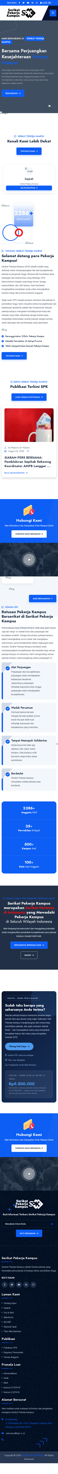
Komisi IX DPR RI (12, 1387)
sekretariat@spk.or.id (15, 1433)
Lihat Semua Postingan (27, 397)
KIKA (6, 1378)
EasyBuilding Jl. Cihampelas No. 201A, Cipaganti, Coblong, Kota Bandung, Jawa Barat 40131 (28, 1423)
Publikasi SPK (10, 1348)
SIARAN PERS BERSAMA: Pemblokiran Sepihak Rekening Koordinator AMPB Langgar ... (27, 461)
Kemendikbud (10, 1373)
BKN (6, 1383)
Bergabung (12, 86)
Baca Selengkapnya (14, 473)
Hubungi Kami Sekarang (28, 534)
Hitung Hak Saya (17, 1046)
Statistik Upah (10, 1327)
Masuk (27, 955)
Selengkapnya (28, 188)
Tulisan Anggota (11, 1357)
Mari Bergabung (41, 598)
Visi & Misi (9, 1313)
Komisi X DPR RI (12, 1392)
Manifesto (8, 1317)
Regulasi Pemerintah (13, 1352)
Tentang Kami (27, 151)
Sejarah (29, 179)
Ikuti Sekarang (28, 1233)
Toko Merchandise (12, 1331)
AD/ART (7, 1322)
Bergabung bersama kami (27, 945)
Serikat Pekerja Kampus (33, 1455)
